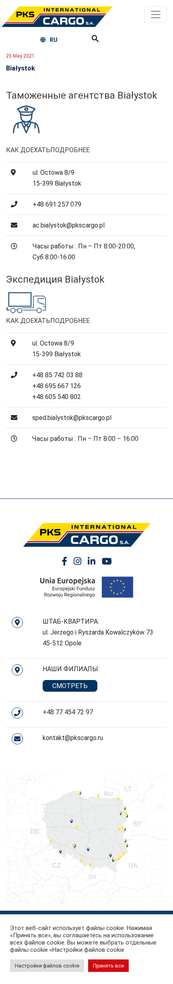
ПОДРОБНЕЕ (70, 150)
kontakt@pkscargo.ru (73, 738)
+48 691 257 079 (57, 204)
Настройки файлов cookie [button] (47, 966)
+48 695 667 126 (56, 386)
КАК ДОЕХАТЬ (28, 150)
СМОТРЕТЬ (70, 686)
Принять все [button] (108, 966)
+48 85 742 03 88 (57, 375)
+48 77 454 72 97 (68, 712)
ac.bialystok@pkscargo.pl (69, 225)
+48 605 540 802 (56, 397)
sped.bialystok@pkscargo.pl (71, 418)
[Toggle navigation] (155, 14)
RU (54, 40)
